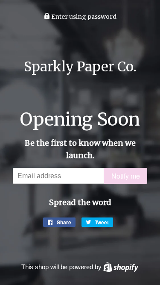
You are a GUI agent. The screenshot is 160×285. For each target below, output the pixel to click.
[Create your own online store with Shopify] (120, 266)
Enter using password (83, 17)
